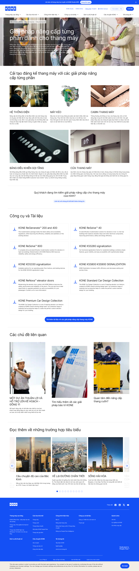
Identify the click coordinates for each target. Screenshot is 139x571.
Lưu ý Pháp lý (43, 559)
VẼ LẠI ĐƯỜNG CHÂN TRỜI (68, 476)
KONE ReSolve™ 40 (90, 227)
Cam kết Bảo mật (75, 559)
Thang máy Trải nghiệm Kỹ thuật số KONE (19, 525)
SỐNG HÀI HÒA (97, 476)
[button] (13, 15)
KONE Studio (69, 9)
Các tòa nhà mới (38, 516)
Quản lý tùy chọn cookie (93, 559)
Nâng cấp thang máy (29, 21)
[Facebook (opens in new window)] (115, 504)
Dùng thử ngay (85, 2)
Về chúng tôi (60, 539)
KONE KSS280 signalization (95, 246)
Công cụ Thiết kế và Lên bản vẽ (87, 519)
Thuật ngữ (81, 522)
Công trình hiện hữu (18, 21)
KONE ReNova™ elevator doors (36, 280)
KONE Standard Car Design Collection (101, 280)
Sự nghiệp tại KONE (117, 522)
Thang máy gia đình (38, 532)
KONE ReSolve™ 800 (30, 246)
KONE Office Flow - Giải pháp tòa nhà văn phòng (19, 520)
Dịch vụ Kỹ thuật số (16, 539)
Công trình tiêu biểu (38, 549)
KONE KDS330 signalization (34, 264)
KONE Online (79, 9)
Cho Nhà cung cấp (116, 525)
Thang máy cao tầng (16, 516)
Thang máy (36, 519)
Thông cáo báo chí (37, 546)
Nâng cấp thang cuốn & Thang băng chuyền (65, 527)
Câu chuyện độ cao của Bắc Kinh (32, 478)
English (94, 9)
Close (136, 2)
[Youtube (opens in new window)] (128, 504)
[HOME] (11, 22)
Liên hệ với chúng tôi (61, 549)
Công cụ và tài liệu (85, 516)
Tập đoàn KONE (60, 542)
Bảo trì (57, 519)
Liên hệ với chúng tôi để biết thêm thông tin (69, 201)
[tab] (57, 493)
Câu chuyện (36, 542)
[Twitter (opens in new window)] (124, 504)
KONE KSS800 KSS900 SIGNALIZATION (102, 264)
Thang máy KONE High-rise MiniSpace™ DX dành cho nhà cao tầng (18, 531)
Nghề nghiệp (59, 546)
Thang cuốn (36, 522)
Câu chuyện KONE (39, 539)
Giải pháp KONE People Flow (40, 529)
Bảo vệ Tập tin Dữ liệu (59, 559)
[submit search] (121, 9)
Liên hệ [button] (129, 9)
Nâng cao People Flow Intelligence (65, 531)
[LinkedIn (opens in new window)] (119, 504)
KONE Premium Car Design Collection (40, 300)
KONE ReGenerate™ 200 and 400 (37, 227)
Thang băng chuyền (38, 526)
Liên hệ (113, 519)
